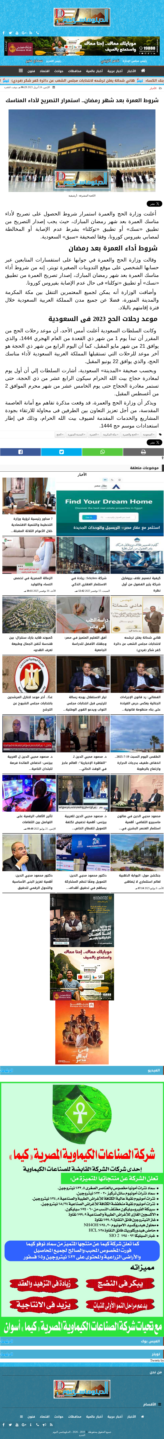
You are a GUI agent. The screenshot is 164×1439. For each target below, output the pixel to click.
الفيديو (154, 1070)
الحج (59, 434)
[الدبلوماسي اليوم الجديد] (82, 920)
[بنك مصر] (82, 973)
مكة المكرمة (109, 434)
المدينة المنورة (75, 434)
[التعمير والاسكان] (82, 1032)
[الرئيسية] (143, 71)
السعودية (147, 434)
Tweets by (157, 1360)
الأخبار (153, 88)
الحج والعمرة (130, 434)
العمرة (93, 434)
